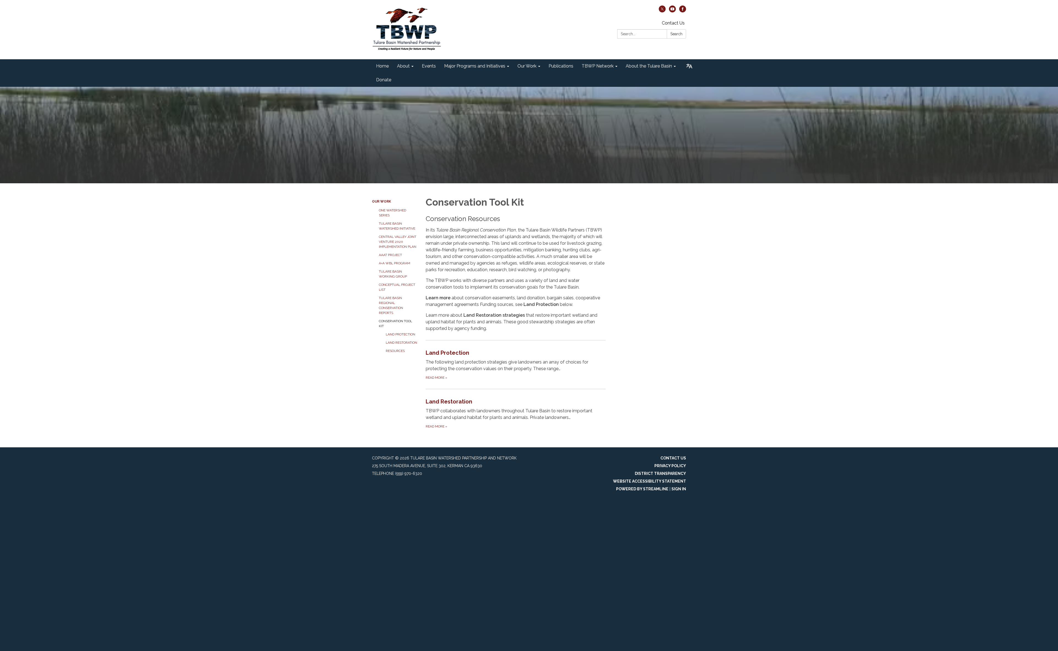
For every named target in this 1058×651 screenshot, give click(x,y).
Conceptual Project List (397, 287)
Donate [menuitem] (383, 79)
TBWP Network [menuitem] (598, 66)
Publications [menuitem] (561, 66)
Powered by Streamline (642, 489)
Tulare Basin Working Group (393, 274)
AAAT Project (390, 255)
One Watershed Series (392, 212)
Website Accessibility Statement (649, 481)
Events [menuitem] (429, 66)
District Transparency (660, 473)
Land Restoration (401, 343)
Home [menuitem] (382, 66)
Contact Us (673, 23)
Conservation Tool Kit (395, 323)
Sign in (678, 489)
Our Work (381, 201)
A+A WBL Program (394, 263)
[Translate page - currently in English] (689, 66)
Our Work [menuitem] (526, 66)
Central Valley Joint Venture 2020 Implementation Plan (397, 242)
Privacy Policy (670, 466)
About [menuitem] (403, 66)
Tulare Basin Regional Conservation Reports (391, 305)
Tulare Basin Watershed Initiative (397, 226)
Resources (395, 351)
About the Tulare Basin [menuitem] (649, 66)
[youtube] (672, 11)
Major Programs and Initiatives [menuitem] (474, 66)
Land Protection (400, 334)
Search (676, 34)
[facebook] (682, 11)
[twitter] (662, 11)
